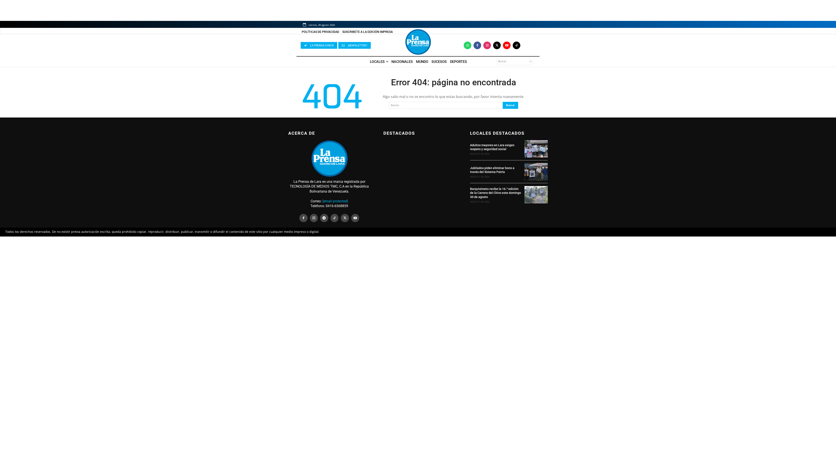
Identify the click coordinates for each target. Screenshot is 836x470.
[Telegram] (324, 218)
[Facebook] (477, 45)
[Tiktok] (516, 45)
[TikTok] (334, 218)
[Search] (530, 61)
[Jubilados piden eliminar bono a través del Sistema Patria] (536, 171)
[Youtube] (507, 45)
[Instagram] (487, 45)
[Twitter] (497, 45)
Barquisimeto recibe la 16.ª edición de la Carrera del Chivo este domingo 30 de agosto (495, 192)
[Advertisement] (418, 268)
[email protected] (335, 201)
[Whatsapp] (467, 45)
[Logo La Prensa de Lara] (418, 42)
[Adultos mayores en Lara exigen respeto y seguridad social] (536, 149)
